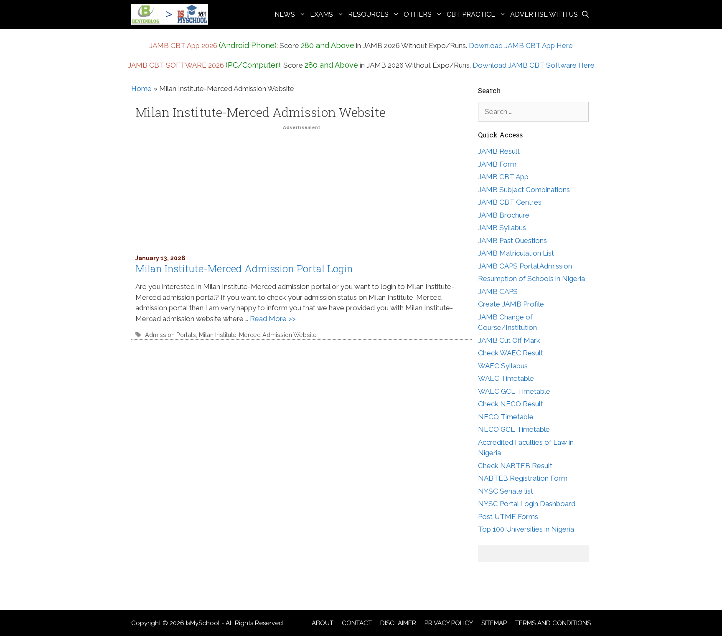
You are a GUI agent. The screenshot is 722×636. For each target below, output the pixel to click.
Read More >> (273, 318)
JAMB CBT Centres (510, 202)
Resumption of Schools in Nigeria (531, 278)
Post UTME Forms (508, 516)
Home (141, 88)
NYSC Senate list (505, 491)
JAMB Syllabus (502, 227)
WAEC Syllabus (503, 366)
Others (418, 14)
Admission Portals (170, 334)
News (285, 14)
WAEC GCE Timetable (514, 391)
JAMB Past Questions (512, 240)
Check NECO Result (510, 404)
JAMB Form (497, 164)
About (322, 623)
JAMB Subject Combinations (524, 189)
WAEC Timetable (506, 378)
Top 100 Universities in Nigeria (526, 529)
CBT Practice (471, 14)
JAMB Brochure (503, 215)
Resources (368, 14)
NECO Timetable (506, 417)
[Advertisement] (301, 191)
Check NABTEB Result (515, 465)
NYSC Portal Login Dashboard (526, 503)
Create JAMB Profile (511, 304)
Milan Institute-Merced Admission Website (258, 334)
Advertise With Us (544, 14)
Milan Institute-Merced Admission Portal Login (244, 268)
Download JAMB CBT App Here (521, 45)
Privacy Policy (449, 623)
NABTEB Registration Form (522, 478)
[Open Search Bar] (585, 14)
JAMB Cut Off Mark (509, 340)
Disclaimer (398, 623)
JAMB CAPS (498, 291)
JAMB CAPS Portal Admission (525, 266)
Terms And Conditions (553, 623)
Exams (321, 14)
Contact (357, 623)
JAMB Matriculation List (516, 253)
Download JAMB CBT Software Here (534, 65)
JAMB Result (499, 151)
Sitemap (494, 623)
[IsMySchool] (171, 14)
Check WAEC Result (510, 353)
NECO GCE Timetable (514, 429)
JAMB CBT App (503, 176)
